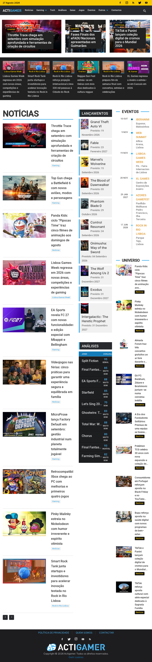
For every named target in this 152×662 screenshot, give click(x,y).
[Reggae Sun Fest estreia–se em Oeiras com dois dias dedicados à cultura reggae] (88, 67)
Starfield (88, 392)
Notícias (29, 10)
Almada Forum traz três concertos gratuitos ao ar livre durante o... (141, 351)
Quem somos (84, 632)
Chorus (87, 436)
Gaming (40, 10)
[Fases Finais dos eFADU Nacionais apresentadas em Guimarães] (85, 36)
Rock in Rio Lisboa (37, 71)
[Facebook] (120, 3)
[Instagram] (127, 3)
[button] (144, 11)
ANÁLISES (90, 346)
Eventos (91, 10)
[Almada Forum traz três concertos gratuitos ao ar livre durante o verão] (124, 344)
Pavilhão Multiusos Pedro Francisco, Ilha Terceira (142, 211)
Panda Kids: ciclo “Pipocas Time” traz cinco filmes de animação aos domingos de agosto (61, 230)
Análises (62, 10)
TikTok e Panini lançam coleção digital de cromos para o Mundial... (141, 559)
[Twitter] (140, 3)
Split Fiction (90, 361)
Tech (52, 10)
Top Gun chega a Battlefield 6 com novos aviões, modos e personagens (61, 188)
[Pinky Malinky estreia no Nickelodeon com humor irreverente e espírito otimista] (24, 523)
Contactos (116, 10)
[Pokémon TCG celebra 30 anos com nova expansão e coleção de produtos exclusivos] (124, 449)
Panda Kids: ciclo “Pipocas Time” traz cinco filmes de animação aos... (142, 277)
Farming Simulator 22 (97, 456)
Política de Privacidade (53, 632)
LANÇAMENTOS (95, 113)
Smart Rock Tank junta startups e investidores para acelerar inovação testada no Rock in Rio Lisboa (60, 581)
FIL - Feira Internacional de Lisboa (143, 169)
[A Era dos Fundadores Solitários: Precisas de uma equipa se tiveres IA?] (124, 418)
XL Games (132, 71)
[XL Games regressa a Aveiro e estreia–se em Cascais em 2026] (138, 67)
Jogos (82, 10)
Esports (75, 29)
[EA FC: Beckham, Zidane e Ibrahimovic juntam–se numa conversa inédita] (124, 379)
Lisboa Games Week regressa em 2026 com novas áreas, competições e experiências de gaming (61, 277)
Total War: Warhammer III (100, 424)
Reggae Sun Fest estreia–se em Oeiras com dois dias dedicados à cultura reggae (86, 84)
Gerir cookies (76, 657)
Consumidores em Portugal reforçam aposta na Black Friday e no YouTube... (142, 488)
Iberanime (143, 119)
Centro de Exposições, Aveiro (143, 185)
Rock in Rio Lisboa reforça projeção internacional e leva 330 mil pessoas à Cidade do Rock (63, 84)
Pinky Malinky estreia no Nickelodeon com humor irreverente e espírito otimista (61, 529)
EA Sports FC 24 (93, 381)
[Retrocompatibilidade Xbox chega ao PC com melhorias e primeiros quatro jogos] (24, 481)
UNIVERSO (131, 260)
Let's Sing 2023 (92, 404)
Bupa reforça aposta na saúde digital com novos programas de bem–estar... (142, 523)
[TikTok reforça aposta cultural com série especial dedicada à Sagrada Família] (124, 587)
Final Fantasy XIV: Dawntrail (102, 369)
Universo (140, 404)
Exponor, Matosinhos (142, 125)
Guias (72, 10)
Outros (102, 10)
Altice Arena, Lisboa (139, 144)
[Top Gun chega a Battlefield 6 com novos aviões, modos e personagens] (24, 188)
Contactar (106, 632)
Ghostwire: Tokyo (94, 413)
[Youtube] (146, 3)
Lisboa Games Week (13, 71)
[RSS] (133, 3)
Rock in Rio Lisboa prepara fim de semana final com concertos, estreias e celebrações (113, 84)
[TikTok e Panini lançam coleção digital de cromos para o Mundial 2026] (130, 36)
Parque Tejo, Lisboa (140, 241)
